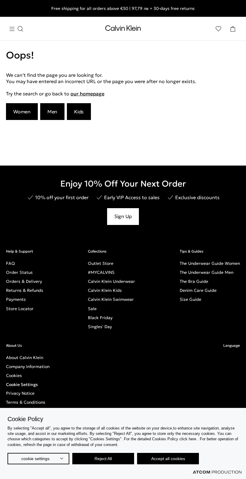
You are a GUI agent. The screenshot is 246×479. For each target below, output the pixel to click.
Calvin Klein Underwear (111, 281)
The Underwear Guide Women (210, 263)
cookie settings (35, 458)
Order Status (19, 272)
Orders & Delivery (24, 281)
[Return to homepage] (123, 29)
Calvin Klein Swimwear (111, 299)
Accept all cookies (168, 458)
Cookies (14, 375)
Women (22, 112)
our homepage (87, 94)
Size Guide (190, 299)
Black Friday (100, 317)
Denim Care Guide (198, 290)
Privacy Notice (20, 393)
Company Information (28, 366)
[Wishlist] (218, 29)
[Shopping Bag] (233, 29)
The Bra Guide (194, 281)
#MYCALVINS (101, 272)
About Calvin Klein (24, 357)
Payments (16, 299)
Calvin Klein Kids (105, 290)
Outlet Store (100, 263)
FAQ (10, 263)
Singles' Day (100, 326)
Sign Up (123, 216)
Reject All (103, 458)
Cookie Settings (22, 384)
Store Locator (20, 308)
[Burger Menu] (16, 29)
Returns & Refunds (24, 290)
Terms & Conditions (25, 402)
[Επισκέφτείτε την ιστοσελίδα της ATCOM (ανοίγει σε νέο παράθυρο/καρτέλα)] (217, 472)
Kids (79, 112)
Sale (92, 308)
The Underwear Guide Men (206, 272)
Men (52, 112)
